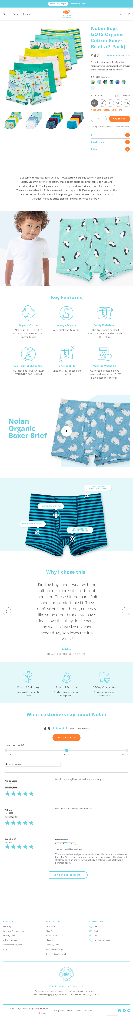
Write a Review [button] (66, 738)
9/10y (126, 103)
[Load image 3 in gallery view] (54, 120)
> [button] (67, 875)
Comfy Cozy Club (67, 3)
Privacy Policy (59, 1010)
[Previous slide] (5, 121)
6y (110, 103)
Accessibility (87, 1010)
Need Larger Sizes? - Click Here (106, 109)
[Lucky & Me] (66, 14)
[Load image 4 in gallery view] (75, 120)
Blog (5, 949)
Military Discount (10, 940)
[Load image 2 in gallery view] (33, 120)
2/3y (94, 103)
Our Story (7, 926)
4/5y (103, 104)
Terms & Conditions (73, 1010)
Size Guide (50, 926)
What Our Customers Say (14, 931)
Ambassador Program (12, 944)
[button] (120, 14)
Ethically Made (9, 935)
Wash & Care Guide (54, 935)
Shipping (49, 940)
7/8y (118, 103)
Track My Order (52, 944)
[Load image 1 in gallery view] (13, 120)
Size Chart (125, 95)
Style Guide (51, 931)
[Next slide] (83, 121)
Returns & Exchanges (55, 949)
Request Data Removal (56, 954)
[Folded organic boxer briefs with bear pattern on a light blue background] (66, 431)
